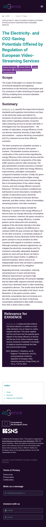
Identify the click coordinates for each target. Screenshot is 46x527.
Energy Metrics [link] (24, 67)
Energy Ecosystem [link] (10, 67)
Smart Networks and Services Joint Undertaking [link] (18, 441)
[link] (12, 6)
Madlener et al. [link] (8, 109)
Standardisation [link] (9, 72)
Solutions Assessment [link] (22, 70)
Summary (10, 395)
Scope (9, 392)
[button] (42, 6)
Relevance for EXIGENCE (15, 398)
